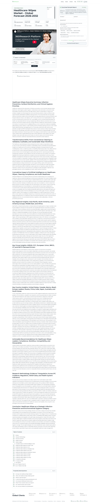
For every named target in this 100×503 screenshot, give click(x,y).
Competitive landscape (75, 32)
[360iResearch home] (16, 1)
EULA (55, 501)
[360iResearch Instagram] (82, 1)
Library (62, 1)
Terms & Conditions (37, 501)
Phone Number (63, 24)
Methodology (63, 30)
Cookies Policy (50, 501)
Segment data (63, 32)
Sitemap (63, 501)
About (66, 1)
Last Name (76, 16)
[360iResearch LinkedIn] (78, 1)
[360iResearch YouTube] (80, 1)
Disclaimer (59, 501)
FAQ (75, 1)
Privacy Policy (70, 40)
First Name (62, 16)
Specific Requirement (64, 34)
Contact (71, 1)
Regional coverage (77, 30)
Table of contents (69, 30)
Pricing (68, 32)
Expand (53, 470)
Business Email (63, 20)
